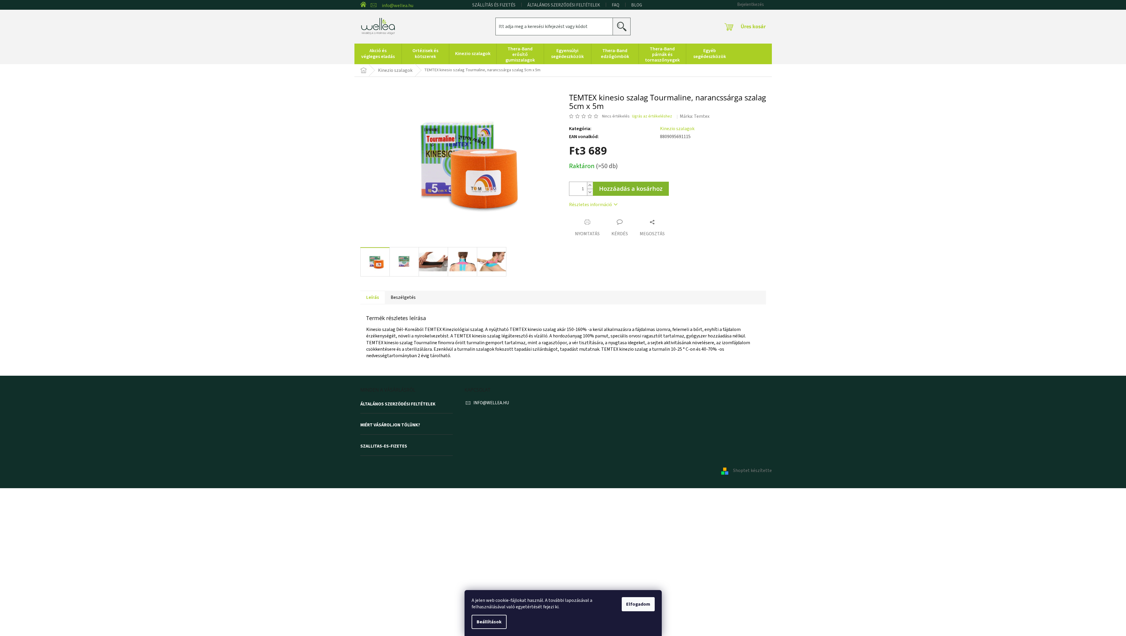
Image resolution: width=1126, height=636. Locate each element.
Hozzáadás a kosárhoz (631, 189)
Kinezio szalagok (677, 128)
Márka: (694, 116)
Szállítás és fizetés (493, 5)
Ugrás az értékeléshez (652, 116)
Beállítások (489, 622)
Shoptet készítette (752, 470)
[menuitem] (378, 54)
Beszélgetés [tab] (403, 297)
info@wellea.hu (491, 403)
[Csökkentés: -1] (590, 192)
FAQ (615, 5)
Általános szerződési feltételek (563, 5)
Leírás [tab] (372, 297)
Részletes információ (590, 204)
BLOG (636, 5)
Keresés (624, 26)
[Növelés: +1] (590, 185)
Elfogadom (638, 604)
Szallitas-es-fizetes (383, 446)
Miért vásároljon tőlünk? (390, 425)
